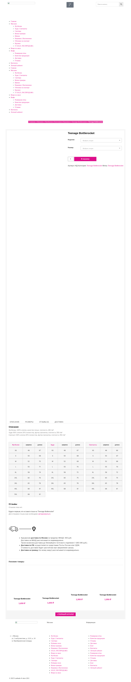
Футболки (18, 26)
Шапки (17, 36)
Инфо (13, 51)
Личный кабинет (17, 65)
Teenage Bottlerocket (79, 122)
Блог (92, 646)
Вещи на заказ (16, 48)
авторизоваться (44, 514)
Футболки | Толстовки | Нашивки (57, 122)
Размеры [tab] (29, 422)
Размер (70, 147)
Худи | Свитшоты (21, 29)
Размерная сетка (20, 53)
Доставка (18, 58)
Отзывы (17, 60)
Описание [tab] (14, 422)
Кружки (17, 43)
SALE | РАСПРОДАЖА (59, 651)
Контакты (14, 63)
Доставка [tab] (59, 422)
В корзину (85, 159)
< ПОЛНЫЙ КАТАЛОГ (65, 614)
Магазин (14, 24)
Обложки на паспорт (22, 41)
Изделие (71, 139)
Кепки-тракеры (20, 33)
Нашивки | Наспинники (23, 38)
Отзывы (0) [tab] (44, 422)
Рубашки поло (56, 643)
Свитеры (18, 31)
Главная (13, 21)
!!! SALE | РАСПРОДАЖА (24, 46)
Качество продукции (22, 56)
